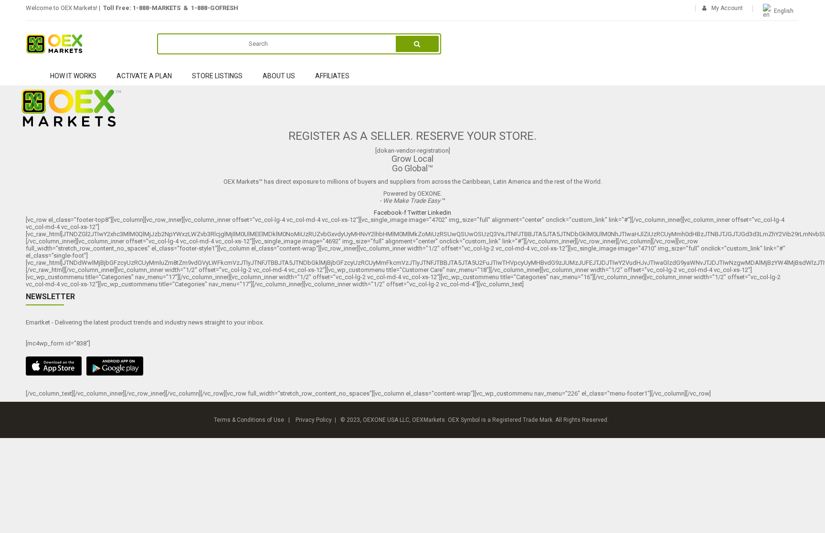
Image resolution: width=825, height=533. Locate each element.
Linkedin (439, 212)
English (783, 11)
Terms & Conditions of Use (249, 420)
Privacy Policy (314, 420)
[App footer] (412, 366)
